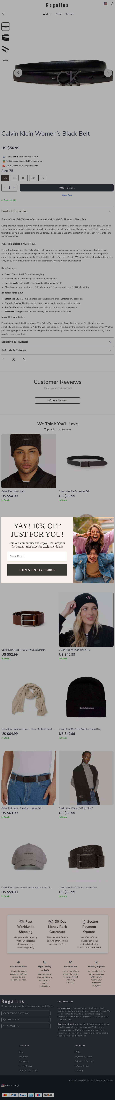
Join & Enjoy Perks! (37, 570)
